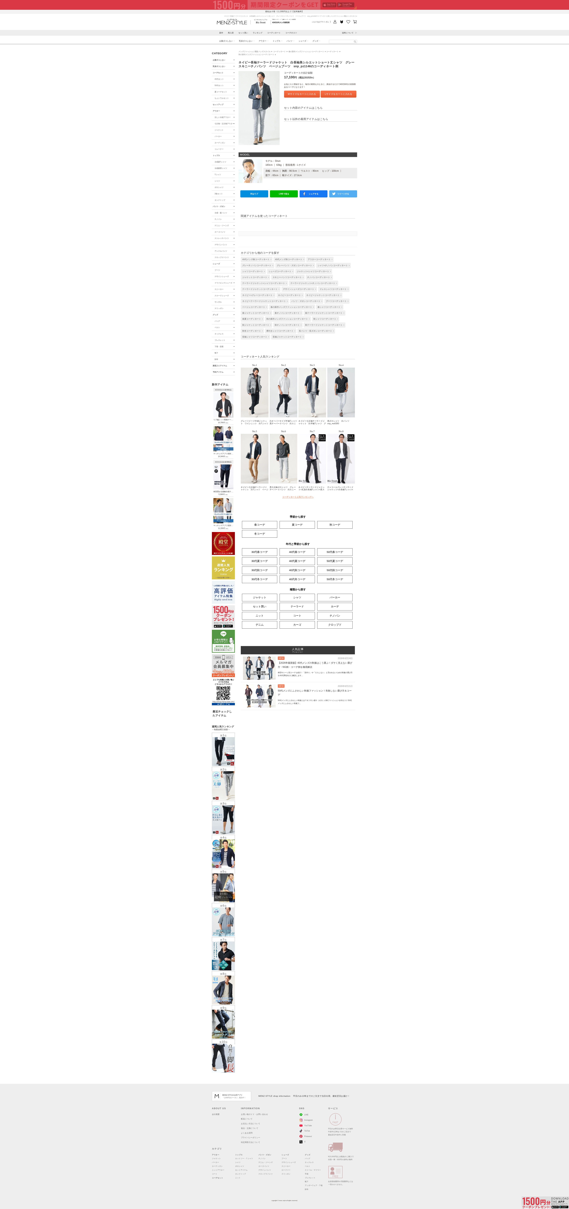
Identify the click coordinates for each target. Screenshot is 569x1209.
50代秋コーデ (335, 570)
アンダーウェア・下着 (314, 1185)
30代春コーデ (259, 552)
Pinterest (308, 1136)
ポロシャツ (219, 187)
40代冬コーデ (297, 579)
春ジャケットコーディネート (255, 313)
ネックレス (219, 334)
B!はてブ (254, 194)
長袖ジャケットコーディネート (287, 337)
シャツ (217, 181)
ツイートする (343, 194)
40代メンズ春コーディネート (256, 259)
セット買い (243, 33)
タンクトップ (220, 200)
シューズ (302, 41)
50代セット (219, 85)
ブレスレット (220, 340)
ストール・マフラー (313, 1170)
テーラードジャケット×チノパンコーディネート (312, 283)
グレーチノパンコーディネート (256, 265)
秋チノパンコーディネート (287, 325)
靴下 (216, 353)
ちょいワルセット (222, 98)
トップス (276, 41)
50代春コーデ (335, 552)
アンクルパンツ (221, 251)
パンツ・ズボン (219, 206)
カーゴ (297, 624)
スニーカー (219, 289)
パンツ (289, 41)
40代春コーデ (297, 552)
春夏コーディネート (251, 319)
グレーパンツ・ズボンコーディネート (294, 265)
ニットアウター (218, 1170)
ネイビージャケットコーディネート (322, 295)
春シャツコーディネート (329, 307)
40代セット (219, 79)
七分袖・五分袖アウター (224, 124)
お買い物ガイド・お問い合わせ (254, 1114)
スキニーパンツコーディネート (287, 277)
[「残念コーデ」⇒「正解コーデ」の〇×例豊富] (281, 22)
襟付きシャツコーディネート (279, 331)
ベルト (217, 327)
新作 (221, 33)
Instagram (308, 1120)
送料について (348, 33)
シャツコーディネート (252, 271)
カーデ (335, 606)
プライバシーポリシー (250, 1137)
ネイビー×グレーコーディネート (257, 295)
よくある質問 (246, 1133)
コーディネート (274, 33)
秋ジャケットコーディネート (255, 325)
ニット (260, 615)
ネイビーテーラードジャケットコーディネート (264, 301)
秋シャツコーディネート (324, 319)
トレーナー (219, 149)
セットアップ (218, 105)
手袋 (306, 1174)
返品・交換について (249, 1128)
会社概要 (216, 1114)
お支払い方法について (250, 1124)
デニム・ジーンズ (222, 226)
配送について (246, 1119)
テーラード (297, 606)
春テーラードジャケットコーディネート (323, 313)
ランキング (257, 33)
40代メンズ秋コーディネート (288, 259)
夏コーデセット (221, 92)
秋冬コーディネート (251, 331)
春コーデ (259, 524)
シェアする (313, 194)
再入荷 (231, 33)
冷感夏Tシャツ (220, 162)
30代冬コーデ (259, 579)
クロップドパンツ (222, 257)
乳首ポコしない (245, 41)
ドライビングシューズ (223, 283)
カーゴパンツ (220, 232)
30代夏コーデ (259, 561)
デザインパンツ (221, 245)
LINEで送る (284, 194)
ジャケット (219, 130)
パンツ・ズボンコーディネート (305, 301)
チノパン (218, 219)
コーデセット (218, 73)
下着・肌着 (219, 347)
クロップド (335, 624)
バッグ (217, 321)
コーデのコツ (291, 33)
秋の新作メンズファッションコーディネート (256, 54)
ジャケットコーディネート (254, 277)
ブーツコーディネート (336, 301)
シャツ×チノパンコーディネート (333, 265)
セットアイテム (241, 1170)
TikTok (307, 1131)
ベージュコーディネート (253, 307)
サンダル (218, 302)
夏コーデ (297, 524)
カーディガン (220, 143)
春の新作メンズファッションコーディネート (306, 52)
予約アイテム (218, 372)
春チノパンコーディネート (287, 313)
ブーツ (217, 270)
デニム (260, 624)
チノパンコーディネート (318, 277)
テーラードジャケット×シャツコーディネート (263, 283)
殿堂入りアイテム (220, 366)
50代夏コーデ (335, 561)
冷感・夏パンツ (221, 213)
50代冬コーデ (335, 579)
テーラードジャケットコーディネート (260, 289)
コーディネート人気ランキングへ (297, 497)
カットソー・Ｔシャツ (244, 1158)
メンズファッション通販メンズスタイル (255, 52)
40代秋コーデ (297, 570)
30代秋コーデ (259, 570)
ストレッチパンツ (222, 238)
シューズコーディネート (279, 271)
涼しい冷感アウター (223, 117)
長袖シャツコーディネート (254, 337)
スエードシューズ (222, 296)
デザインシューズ (222, 276)
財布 (216, 359)
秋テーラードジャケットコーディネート (323, 325)
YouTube (308, 1125)
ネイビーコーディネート (289, 295)
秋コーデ (335, 524)
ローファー (286, 1170)
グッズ (315, 41)
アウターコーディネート (319, 259)
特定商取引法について (250, 1142)
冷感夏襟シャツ (221, 168)
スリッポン (219, 308)
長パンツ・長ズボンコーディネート (315, 331)
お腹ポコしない (226, 41)
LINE (306, 1115)
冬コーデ (259, 533)
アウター (262, 41)
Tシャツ (218, 175)
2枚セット (219, 194)
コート (297, 615)
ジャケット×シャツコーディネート (313, 271)
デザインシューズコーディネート (298, 289)
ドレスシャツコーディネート (333, 289)
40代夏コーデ (297, 561)
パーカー (218, 136)
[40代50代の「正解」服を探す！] (355, 41)
